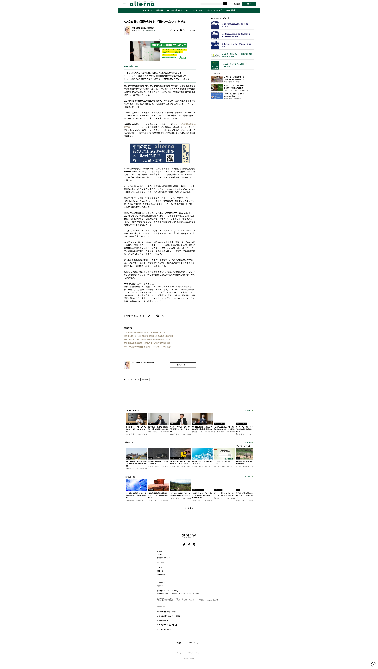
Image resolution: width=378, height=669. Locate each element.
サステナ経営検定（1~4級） (167, 611)
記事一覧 (160, 571)
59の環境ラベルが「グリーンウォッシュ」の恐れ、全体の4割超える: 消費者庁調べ (202, 495)
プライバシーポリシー (195, 643)
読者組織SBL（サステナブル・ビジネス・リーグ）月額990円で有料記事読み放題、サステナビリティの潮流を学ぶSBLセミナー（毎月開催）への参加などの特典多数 (187, 599)
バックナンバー (197, 10)
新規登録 (237, 4)
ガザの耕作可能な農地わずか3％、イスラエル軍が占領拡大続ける (246, 495)
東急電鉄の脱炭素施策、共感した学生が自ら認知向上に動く (148, 343)
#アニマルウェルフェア (243, 446)
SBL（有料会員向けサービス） (178, 10)
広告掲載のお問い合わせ (164, 558)
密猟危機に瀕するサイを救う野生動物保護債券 (246, 462)
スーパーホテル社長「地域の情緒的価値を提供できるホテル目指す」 (180, 429)
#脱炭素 (128, 458)
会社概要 (159, 552)
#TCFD (134, 30)
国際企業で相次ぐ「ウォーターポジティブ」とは (202, 462)
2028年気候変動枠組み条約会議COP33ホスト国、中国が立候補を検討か (158, 495)
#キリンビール (218, 490)
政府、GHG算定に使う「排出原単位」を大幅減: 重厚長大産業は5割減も (136, 463)
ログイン (249, 4)
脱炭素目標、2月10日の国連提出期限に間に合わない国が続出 (148, 336)
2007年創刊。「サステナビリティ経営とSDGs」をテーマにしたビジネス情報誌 (178, 593)
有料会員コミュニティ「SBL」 (168, 590)
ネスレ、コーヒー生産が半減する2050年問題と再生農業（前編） (234, 88)
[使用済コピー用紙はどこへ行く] (159, 50)
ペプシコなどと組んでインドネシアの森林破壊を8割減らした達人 (180, 494)
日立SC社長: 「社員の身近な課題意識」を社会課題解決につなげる (158, 428)
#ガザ (238, 490)
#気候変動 (145, 379)
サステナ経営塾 (162, 620)
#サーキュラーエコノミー (176, 458)
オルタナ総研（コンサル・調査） (169, 616)
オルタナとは (147, 10)
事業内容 (159, 10)
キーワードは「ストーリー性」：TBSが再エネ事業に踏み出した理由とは (246, 429)
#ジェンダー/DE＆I (219, 424)
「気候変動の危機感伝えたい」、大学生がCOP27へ (144, 332)
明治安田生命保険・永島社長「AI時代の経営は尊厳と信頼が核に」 (202, 428)
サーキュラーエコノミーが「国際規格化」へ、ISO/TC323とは (180, 462)
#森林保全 (172, 490)
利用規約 (178, 643)
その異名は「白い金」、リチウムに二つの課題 (158, 462)
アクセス (159, 555)
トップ (159, 567)
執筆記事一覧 (181, 365)
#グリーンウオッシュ (198, 490)
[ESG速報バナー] (159, 153)
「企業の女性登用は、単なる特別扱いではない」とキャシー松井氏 (224, 428)
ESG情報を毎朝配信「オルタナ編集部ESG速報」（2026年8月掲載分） (136, 495)
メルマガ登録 (230, 10)
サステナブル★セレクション (167, 625)
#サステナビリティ (153, 424)
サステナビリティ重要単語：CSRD (223, 462)
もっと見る (248, 410)
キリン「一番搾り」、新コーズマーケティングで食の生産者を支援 (224, 494)
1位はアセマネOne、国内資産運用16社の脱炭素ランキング (147, 339)
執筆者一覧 (161, 574)
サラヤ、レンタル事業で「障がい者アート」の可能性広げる (234, 79)
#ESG (238, 458)
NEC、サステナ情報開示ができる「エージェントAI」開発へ (148, 346)
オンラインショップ (214, 10)
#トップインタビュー (131, 424)
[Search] (225, 3)
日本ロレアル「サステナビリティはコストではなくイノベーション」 (136, 429)
